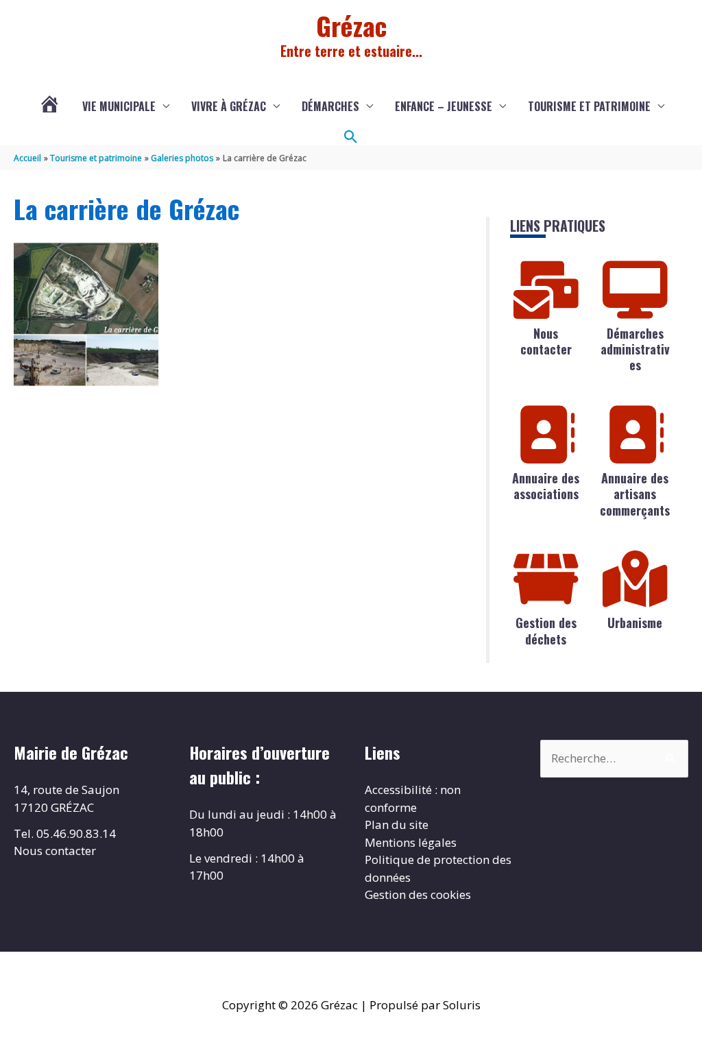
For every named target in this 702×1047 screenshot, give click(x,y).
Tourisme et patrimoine (589, 106)
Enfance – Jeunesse (443, 106)
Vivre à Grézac (228, 106)
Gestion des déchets (546, 630)
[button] (351, 137)
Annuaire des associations (545, 486)
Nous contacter (546, 341)
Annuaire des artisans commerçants (635, 494)
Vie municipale (119, 106)
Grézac (351, 25)
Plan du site (396, 824)
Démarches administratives (635, 349)
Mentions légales (411, 842)
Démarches (330, 106)
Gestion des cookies (418, 894)
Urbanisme (634, 622)
